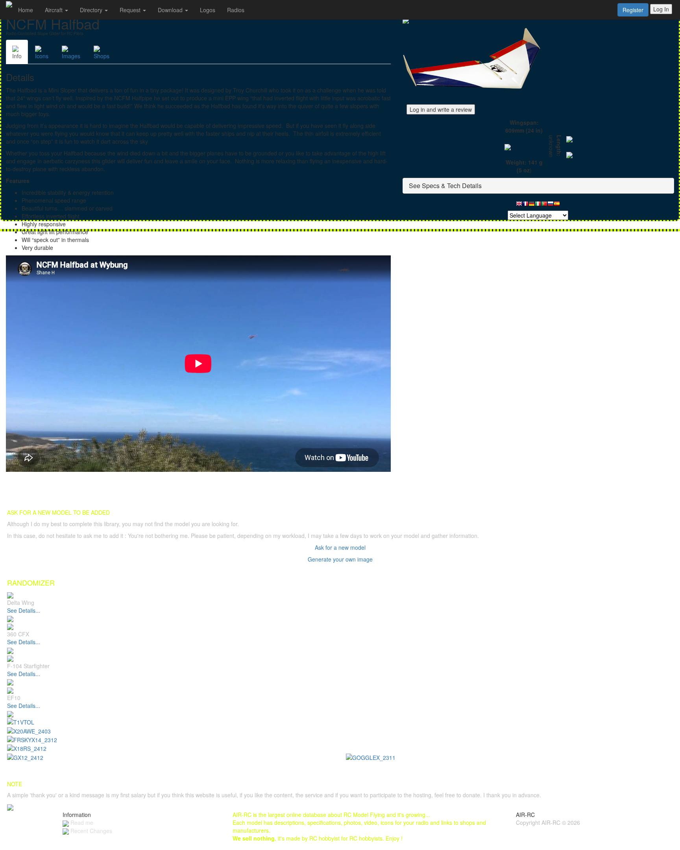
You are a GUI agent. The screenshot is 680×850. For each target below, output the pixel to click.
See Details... (23, 610)
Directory (92, 10)
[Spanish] (557, 206)
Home (25, 10)
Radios (235, 10)
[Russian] (550, 206)
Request (131, 10)
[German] (531, 206)
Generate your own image (340, 559)
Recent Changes (90, 831)
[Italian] (538, 206)
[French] (525, 206)
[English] (519, 206)
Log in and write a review (441, 109)
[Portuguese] (544, 206)
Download (171, 10)
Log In (661, 9)
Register (633, 10)
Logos (207, 10)
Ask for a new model (340, 547)
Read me (81, 822)
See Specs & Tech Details (445, 185)
